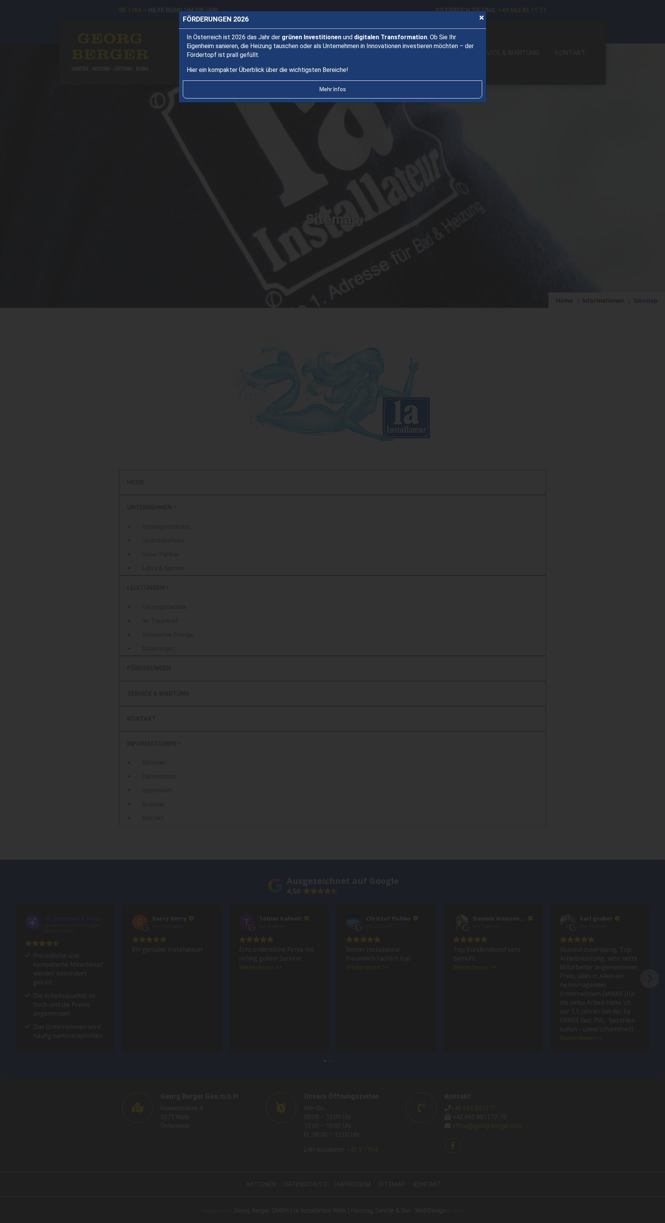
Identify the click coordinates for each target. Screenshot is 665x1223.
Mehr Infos (332, 89)
